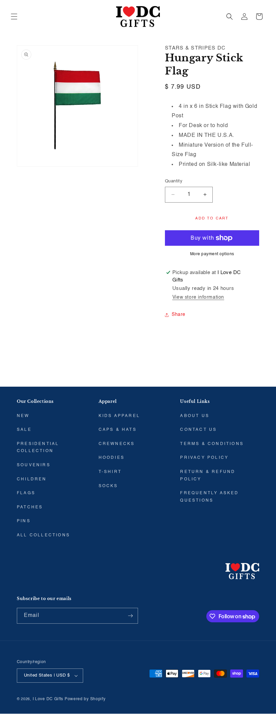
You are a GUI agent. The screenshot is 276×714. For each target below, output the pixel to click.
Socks (108, 486)
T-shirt (110, 472)
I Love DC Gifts (48, 699)
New (23, 416)
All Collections (43, 535)
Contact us (198, 430)
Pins (24, 521)
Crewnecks (117, 444)
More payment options (212, 254)
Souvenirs (33, 465)
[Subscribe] (130, 616)
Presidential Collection (38, 447)
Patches (30, 507)
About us (194, 416)
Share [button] (178, 314)
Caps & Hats (118, 430)
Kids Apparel (119, 416)
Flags (26, 493)
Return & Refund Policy (207, 475)
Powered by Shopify (85, 699)
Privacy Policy (204, 458)
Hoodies (112, 458)
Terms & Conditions (212, 444)
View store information (198, 297)
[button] (14, 16)
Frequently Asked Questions (209, 497)
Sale (24, 430)
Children (32, 479)
